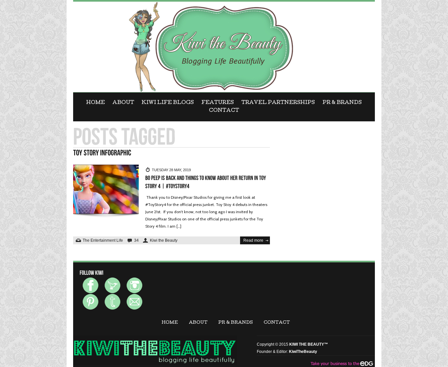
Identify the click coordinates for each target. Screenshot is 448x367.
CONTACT (224, 110)
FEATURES (217, 103)
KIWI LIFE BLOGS (168, 103)
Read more (253, 240)
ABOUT (123, 103)
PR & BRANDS (342, 103)
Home (95, 103)
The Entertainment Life (103, 240)
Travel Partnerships (278, 103)
